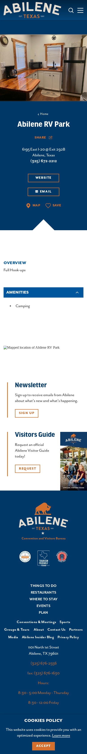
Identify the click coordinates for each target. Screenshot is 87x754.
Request (27, 468)
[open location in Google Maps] (32, 347)
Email (46, 191)
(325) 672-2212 (43, 161)
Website (43, 178)
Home (44, 114)
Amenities (17, 292)
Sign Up (26, 413)
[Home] (34, 10)
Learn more (61, 735)
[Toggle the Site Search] (71, 10)
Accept (43, 746)
